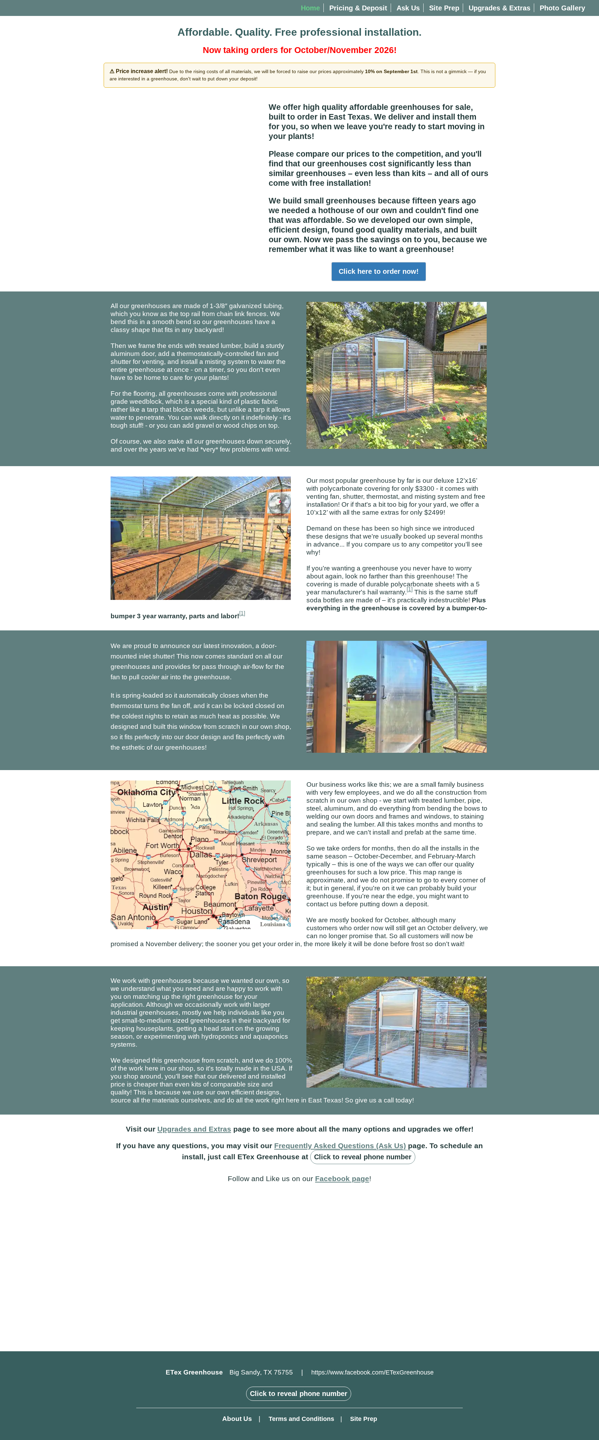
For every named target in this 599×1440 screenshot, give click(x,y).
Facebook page (342, 1178)
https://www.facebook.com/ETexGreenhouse (372, 1372)
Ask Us (408, 8)
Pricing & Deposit (358, 8)
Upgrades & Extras (499, 8)
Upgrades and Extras (194, 1129)
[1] (410, 589)
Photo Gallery (562, 8)
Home (310, 8)
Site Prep (444, 8)
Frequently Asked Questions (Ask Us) (340, 1146)
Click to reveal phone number (362, 1157)
